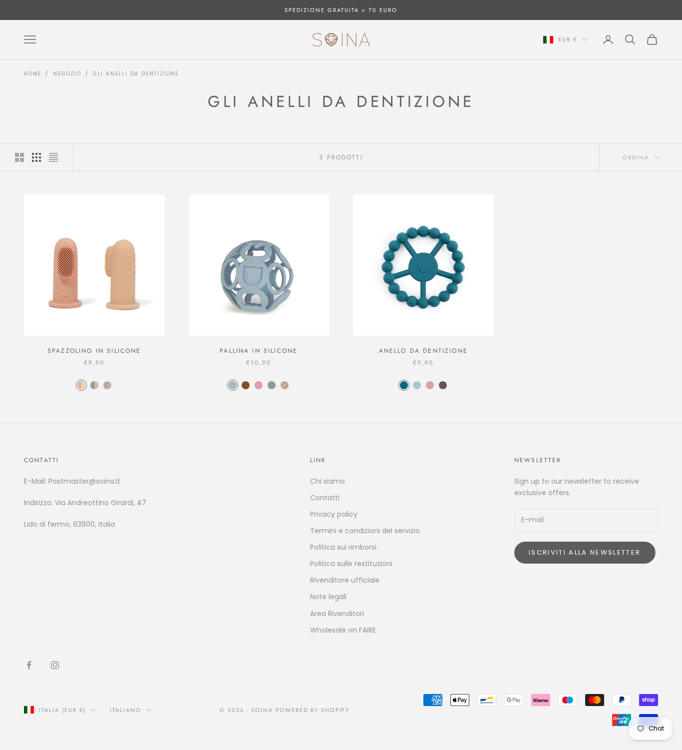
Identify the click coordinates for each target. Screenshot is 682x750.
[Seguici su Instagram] (55, 665)
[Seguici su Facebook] (29, 665)
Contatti (325, 498)
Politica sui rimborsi (343, 547)
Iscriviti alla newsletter (585, 552)
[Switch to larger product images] (19, 157)
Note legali (328, 597)
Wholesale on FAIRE (343, 630)
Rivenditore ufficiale (344, 580)
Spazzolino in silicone (94, 350)
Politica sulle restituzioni (351, 564)
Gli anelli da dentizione (136, 73)
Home (32, 73)
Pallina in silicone (259, 350)
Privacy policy (333, 514)
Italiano (125, 710)
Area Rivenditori (337, 614)
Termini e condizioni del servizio (365, 531)
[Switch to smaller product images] (36, 157)
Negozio (67, 73)
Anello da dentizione (423, 350)
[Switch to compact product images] (53, 157)
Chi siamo (327, 481)
